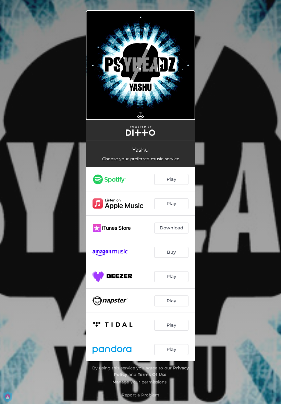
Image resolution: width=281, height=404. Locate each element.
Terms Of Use (152, 374)
